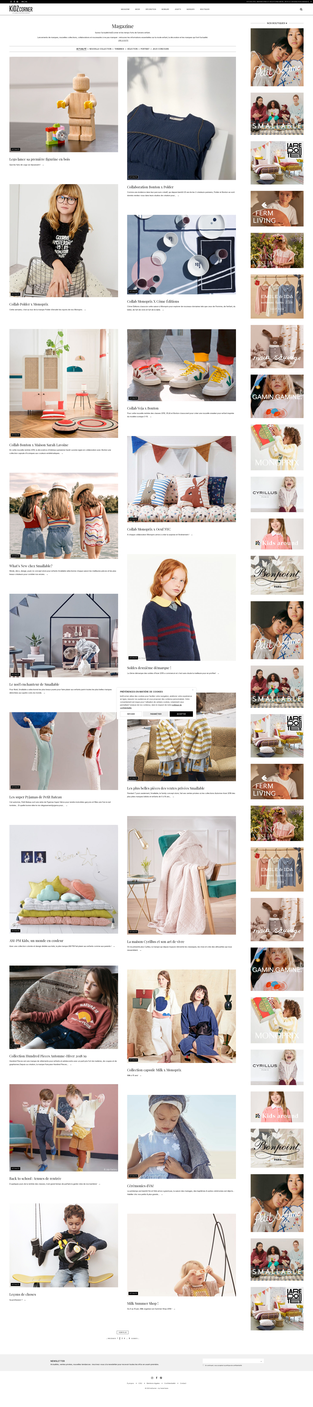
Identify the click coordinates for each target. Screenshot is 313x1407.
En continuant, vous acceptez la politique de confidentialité (223, 1365)
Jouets (178, 9)
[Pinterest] (17, 1)
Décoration (151, 9)
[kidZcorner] (21, 9)
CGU (140, 1383)
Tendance (119, 49)
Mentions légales (153, 1383)
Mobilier (165, 9)
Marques (191, 9)
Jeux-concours (161, 49)
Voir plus (123, 1332)
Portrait (145, 49)
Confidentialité (169, 1383)
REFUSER (131, 714)
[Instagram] (11, 1)
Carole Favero (164, 1388)
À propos (130, 1383)
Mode (137, 9)
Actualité (81, 49)
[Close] (193, 689)
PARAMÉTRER (156, 714)
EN (26, 2)
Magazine (125, 9)
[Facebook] (14, 1)
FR (23, 2)
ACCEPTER (181, 714)
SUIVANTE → (135, 1338)
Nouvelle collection (100, 49)
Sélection (132, 49)
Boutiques (205, 9)
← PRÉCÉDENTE (111, 1338)
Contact (183, 1383)
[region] (156, 703)
